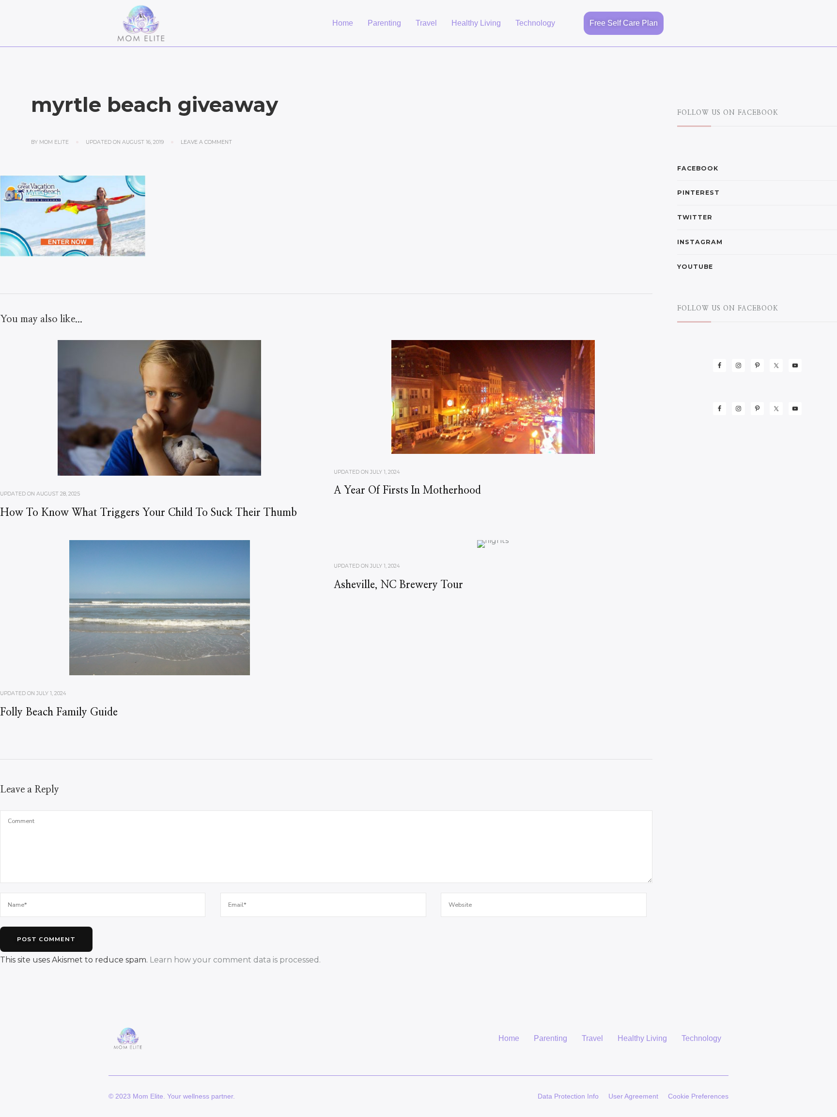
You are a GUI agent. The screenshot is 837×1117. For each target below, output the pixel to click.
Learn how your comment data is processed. (235, 959)
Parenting (384, 23)
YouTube (695, 266)
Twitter (695, 217)
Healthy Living (476, 23)
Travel (426, 23)
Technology (535, 23)
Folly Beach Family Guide (59, 712)
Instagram (700, 242)
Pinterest (698, 192)
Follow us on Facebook (727, 112)
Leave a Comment (206, 142)
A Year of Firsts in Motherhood (407, 490)
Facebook (697, 168)
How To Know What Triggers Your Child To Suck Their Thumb (148, 513)
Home (342, 23)
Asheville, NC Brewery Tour (398, 585)
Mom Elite (54, 142)
